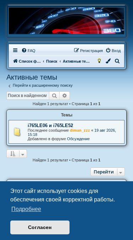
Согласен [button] (39, 227)
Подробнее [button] (26, 209)
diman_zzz (80, 130)
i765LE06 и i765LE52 (50, 125)
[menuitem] (28, 50)
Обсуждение (78, 139)
